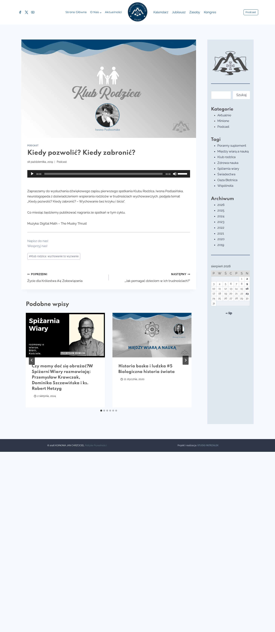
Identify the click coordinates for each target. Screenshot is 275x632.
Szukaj (241, 95)
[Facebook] (20, 12)
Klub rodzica (226, 157)
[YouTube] (33, 12)
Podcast (250, 12)
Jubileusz (179, 12)
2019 (220, 245)
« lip (229, 313)
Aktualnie (224, 115)
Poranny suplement (231, 145)
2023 (220, 222)
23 (247, 293)
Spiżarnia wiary (228, 168)
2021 (220, 233)
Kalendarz (160, 12)
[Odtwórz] (32, 174)
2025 (220, 210)
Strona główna (76, 12)
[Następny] (186, 360)
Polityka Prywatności (96, 445)
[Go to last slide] (32, 360)
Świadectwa (226, 174)
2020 (220, 239)
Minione (223, 121)
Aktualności (113, 12)
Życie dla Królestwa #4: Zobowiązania (54, 278)
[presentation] (65, 335)
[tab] (101, 411)
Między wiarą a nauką (233, 151)
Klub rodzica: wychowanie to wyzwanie (54, 256)
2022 (220, 227)
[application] (108, 174)
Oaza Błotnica (227, 180)
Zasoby (194, 12)
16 (247, 288)
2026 (220, 205)
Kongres (210, 12)
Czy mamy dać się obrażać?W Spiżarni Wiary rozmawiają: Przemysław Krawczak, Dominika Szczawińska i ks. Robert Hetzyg (62, 377)
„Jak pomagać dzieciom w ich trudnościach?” (157, 278)
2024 (220, 216)
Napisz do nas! (37, 241)
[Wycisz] (175, 174)
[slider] (183, 173)
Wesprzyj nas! (37, 246)
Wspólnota (225, 186)
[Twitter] (26, 12)
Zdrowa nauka (227, 163)
